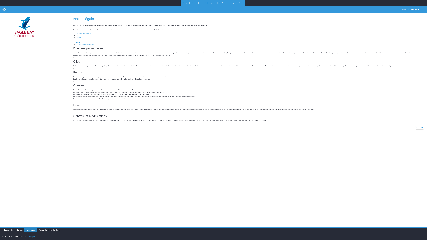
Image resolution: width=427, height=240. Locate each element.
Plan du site (43, 230)
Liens (78, 42)
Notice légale (30, 230)
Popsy (185, 3)
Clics (77, 35)
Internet (193, 3)
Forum (78, 37)
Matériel (202, 3)
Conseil (403, 9)
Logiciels (212, 3)
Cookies (79, 40)
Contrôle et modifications (85, 44)
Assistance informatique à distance (231, 3)
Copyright (31, 237)
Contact (19, 230)
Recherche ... (55, 230)
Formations (414, 9)
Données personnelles (84, 33)
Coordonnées (8, 230)
